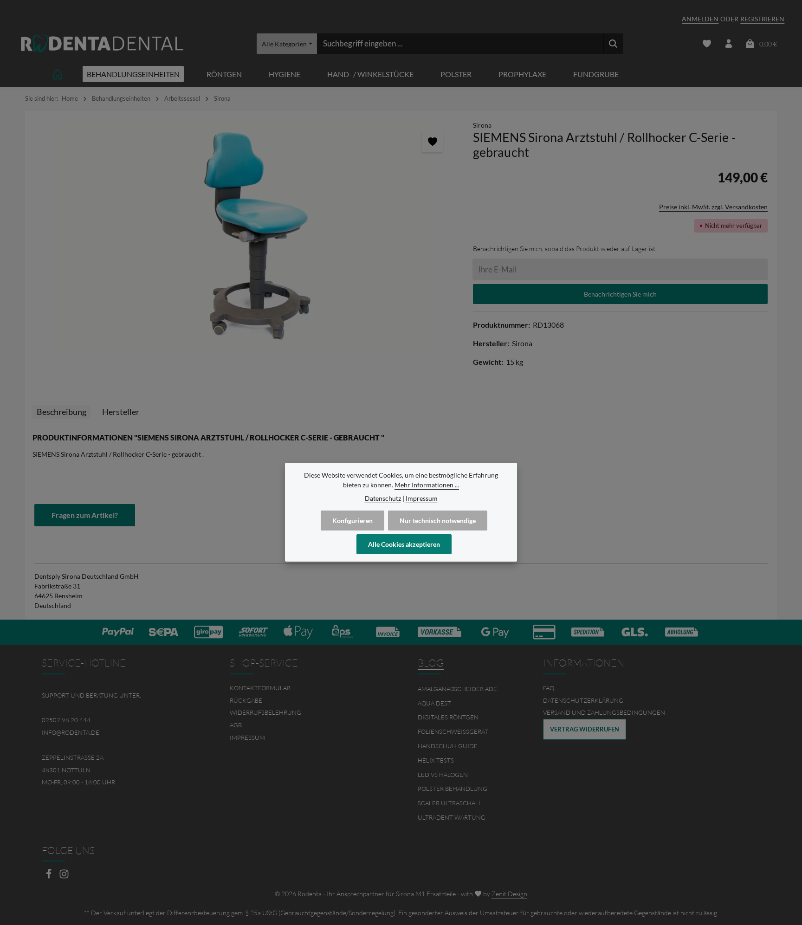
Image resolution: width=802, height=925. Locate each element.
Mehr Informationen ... (427, 485)
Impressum (247, 737)
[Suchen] (613, 43)
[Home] (57, 74)
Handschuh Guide (448, 746)
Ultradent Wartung (451, 817)
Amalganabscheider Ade (457, 688)
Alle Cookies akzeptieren (404, 544)
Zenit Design (509, 894)
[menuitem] (307, 688)
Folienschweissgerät (453, 731)
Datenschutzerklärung (583, 700)
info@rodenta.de (70, 732)
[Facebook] (49, 876)
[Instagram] (64, 876)
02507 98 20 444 (66, 720)
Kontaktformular (260, 688)
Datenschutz (383, 498)
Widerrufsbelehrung (265, 712)
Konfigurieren (352, 520)
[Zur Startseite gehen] (102, 44)
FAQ (548, 688)
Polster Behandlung (452, 788)
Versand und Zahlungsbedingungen (604, 712)
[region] (244, 238)
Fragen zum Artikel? (85, 515)
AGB (236, 725)
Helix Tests (436, 760)
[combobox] (460, 43)
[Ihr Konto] (728, 44)
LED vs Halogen (443, 774)
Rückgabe (246, 700)
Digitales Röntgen (448, 717)
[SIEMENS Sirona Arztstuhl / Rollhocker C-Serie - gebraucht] (244, 238)
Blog (431, 663)
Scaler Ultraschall (450, 803)
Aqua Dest (434, 703)
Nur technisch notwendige (438, 520)
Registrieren (762, 19)
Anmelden (700, 19)
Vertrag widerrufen (584, 729)
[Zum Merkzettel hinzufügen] (432, 141)
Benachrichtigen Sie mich (620, 294)
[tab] (61, 412)
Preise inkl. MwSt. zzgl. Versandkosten (713, 207)
